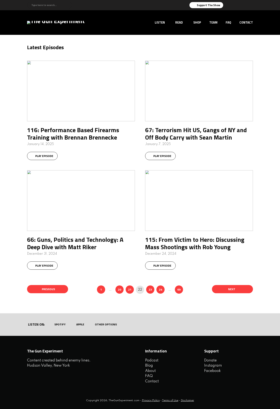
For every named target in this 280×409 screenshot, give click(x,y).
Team (213, 22)
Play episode (44, 156)
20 (119, 289)
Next (231, 289)
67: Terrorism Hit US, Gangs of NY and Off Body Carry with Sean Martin (196, 133)
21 (129, 289)
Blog (149, 365)
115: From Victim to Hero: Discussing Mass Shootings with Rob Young (194, 243)
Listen (160, 22)
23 (150, 289)
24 (160, 289)
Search (68, 5)
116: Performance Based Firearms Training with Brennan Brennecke (73, 133)
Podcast (151, 360)
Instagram (213, 365)
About (150, 371)
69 (179, 289)
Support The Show (208, 5)
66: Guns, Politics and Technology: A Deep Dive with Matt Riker (75, 243)
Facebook (212, 371)
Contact (246, 22)
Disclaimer (187, 400)
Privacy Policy (151, 400)
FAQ (228, 22)
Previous (48, 289)
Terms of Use (170, 400)
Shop (197, 22)
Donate (210, 360)
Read (179, 22)
